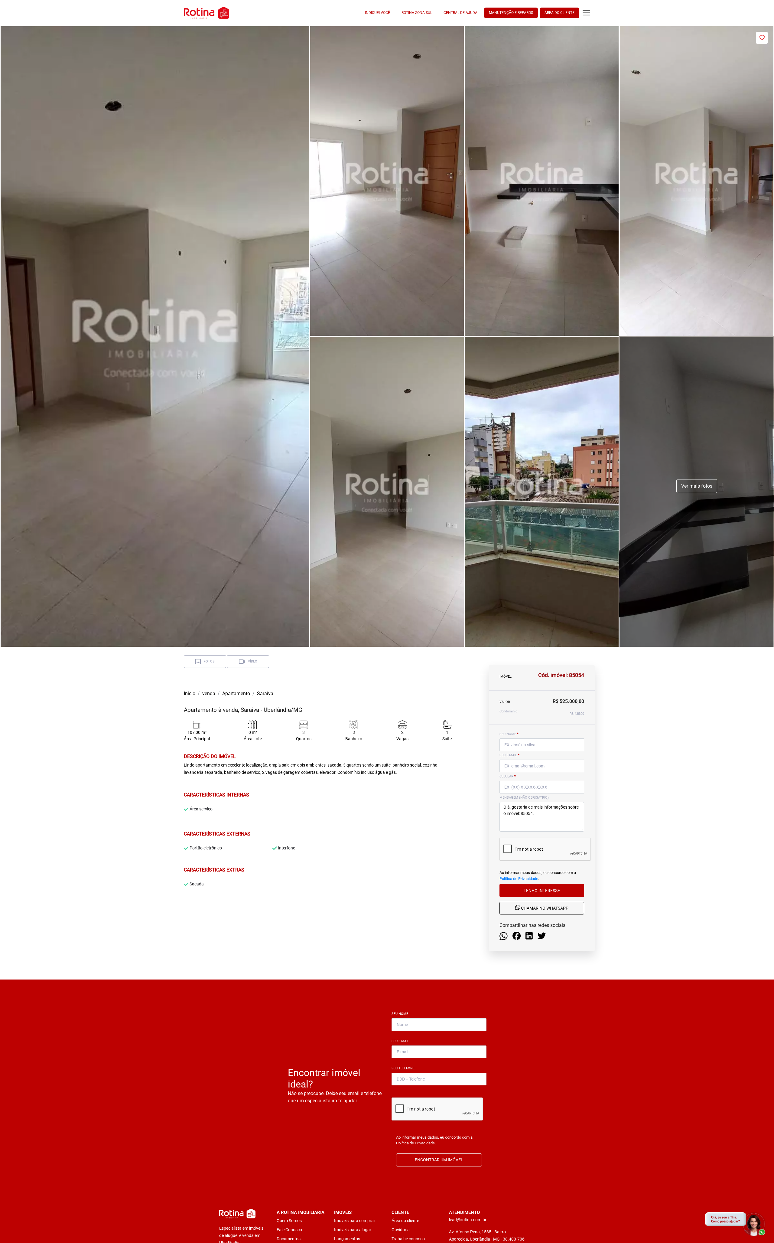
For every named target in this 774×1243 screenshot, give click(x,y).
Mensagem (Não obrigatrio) (524, 798)
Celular (507, 776)
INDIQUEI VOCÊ (377, 13)
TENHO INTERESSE (542, 890)
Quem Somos (289, 1220)
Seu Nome (401, 1014)
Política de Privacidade (518, 878)
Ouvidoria (401, 1229)
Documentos (289, 1238)
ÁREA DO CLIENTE (559, 13)
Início (189, 693)
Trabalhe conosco (408, 1238)
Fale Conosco (289, 1229)
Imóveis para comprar (354, 1220)
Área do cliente (405, 1220)
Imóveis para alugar (352, 1229)
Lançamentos (347, 1238)
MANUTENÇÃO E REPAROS (511, 13)
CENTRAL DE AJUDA (460, 13)
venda (208, 693)
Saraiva (265, 693)
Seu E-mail (401, 1041)
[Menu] (586, 13)
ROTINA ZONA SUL (417, 13)
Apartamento (236, 693)
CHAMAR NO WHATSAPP (544, 908)
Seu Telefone (404, 1068)
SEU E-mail (509, 755)
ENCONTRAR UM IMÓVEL (439, 1159)
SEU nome (509, 734)
